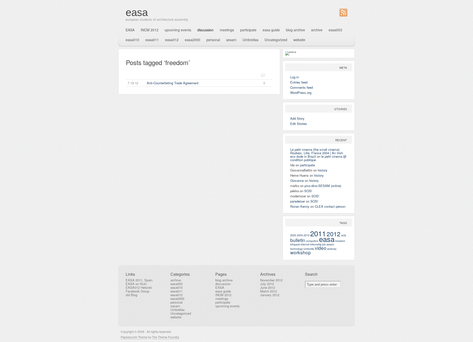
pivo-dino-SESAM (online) (322, 185)
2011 (318, 233)
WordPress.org (300, 92)
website (299, 39)
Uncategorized (276, 39)
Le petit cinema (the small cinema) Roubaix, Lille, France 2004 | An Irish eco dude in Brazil (316, 153)
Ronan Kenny (299, 206)
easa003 (335, 29)
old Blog (131, 294)
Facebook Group (137, 291)
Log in (294, 77)
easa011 (152, 39)
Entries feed (298, 82)
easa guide (271, 29)
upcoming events (178, 29)
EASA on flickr (136, 283)
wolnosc (332, 249)
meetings (227, 29)
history (322, 170)
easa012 (172, 39)
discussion (205, 29)
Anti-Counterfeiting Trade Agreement (196, 83)
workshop (300, 252)
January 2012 (269, 294)
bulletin (297, 240)
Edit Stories (298, 123)
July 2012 (267, 283)
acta (343, 235)
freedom (340, 241)
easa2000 (192, 39)
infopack (295, 244)
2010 (306, 235)
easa (137, 12)
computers (312, 241)
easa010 (132, 39)
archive (316, 29)
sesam (231, 39)
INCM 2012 (149, 29)
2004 (300, 235)
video (320, 247)
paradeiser (297, 201)
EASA (130, 29)
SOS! (308, 190)
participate (248, 29)
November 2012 (271, 280)
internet (305, 244)
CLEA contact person (330, 206)
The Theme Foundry (165, 337)
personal (213, 39)
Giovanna (297, 180)
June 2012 (267, 287)
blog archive (295, 29)
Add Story (297, 118)
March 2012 (268, 291)
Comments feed (301, 87)
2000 (293, 235)
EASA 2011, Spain (139, 280)
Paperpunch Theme (134, 337)
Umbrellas (250, 39)
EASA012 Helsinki (139, 287)
